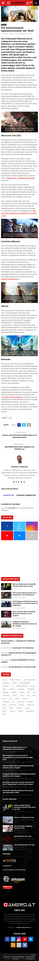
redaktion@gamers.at (23, 927)
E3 (12, 686)
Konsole (4, 417)
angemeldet (12, 508)
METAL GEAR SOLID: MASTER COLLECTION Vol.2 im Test (24, 585)
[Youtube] (24, 939)
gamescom (21, 689)
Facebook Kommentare (26, 495)
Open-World (5, 701)
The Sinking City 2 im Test (24, 845)
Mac (28, 695)
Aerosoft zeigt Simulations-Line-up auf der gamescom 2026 (18, 791)
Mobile (17, 698)
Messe (4, 698)
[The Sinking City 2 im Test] (8, 847)
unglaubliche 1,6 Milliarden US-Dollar (20, 178)
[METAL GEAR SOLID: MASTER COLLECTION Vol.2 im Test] (6, 586)
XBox (3, 714)
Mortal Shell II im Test (22, 836)
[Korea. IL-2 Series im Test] (8, 819)
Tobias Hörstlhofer (22, 830)
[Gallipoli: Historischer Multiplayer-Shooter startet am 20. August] (6, 624)
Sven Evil (17, 589)
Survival (27, 708)
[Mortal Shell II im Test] (8, 838)
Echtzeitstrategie (22, 686)
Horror (22, 692)
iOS (34, 692)
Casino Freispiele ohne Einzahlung (14, 870)
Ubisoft (20, 711)
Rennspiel (30, 701)
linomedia (15, 959)
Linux (22, 695)
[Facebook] (7, 939)
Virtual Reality (30, 711)
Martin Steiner (21, 847)
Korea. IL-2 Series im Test (24, 817)
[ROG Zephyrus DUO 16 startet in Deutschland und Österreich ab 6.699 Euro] (6, 603)
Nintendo (25, 698)
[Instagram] (19, 939)
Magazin (4, 24)
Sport (4, 708)
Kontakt (33, 955)
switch (4, 711)
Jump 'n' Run (5, 695)
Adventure (5, 683)
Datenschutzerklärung (17, 957)
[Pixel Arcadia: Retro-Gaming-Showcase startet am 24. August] (6, 614)
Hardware (5, 692)
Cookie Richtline (30, 957)
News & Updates (10, 741)
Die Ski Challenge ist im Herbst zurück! (22, 667)
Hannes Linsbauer (9, 34)
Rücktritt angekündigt (9, 279)
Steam (11, 708)
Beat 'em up (5, 686)
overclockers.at (30, 959)
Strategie (19, 708)
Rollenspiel (12, 705)
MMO (10, 698)
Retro (4, 705)
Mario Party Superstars (13, 397)
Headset (14, 692)
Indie (28, 692)
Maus (34, 695)
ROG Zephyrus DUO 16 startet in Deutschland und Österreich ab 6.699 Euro (25, 603)
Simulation (30, 705)
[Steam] (19, 945)
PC (10, 417)
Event (4, 689)
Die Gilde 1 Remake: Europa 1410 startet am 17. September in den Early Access (18, 783)
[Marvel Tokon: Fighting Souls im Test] (8, 828)
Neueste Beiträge (10, 579)
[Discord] (24, 945)
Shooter (21, 705)
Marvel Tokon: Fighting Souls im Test (23, 827)
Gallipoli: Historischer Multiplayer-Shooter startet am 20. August (24, 624)
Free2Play (12, 689)
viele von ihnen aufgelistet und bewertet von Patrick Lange (18, 213)
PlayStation (20, 701)
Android (14, 683)
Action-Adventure (15, 679)
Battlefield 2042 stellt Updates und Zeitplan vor (19, 448)
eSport (33, 686)
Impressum (7, 957)
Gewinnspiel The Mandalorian (23, 648)
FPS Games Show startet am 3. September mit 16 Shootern (24, 594)
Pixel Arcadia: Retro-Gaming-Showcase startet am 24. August (24, 614)
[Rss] (13, 945)
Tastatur (12, 711)
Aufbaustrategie (25, 683)
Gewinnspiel (31, 689)
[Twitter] (13, 939)
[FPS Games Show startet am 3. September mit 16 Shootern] (6, 595)
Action (4, 679)
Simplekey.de (7, 866)
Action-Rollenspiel (29, 679)
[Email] (30, 939)
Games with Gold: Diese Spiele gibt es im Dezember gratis (19, 436)
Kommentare (8, 495)
